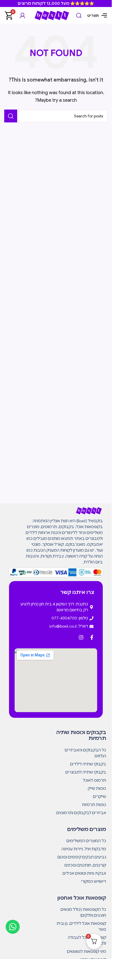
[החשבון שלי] (22, 15)
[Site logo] (51, 15)
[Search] (78, 15)
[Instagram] (81, 637)
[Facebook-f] (91, 637)
